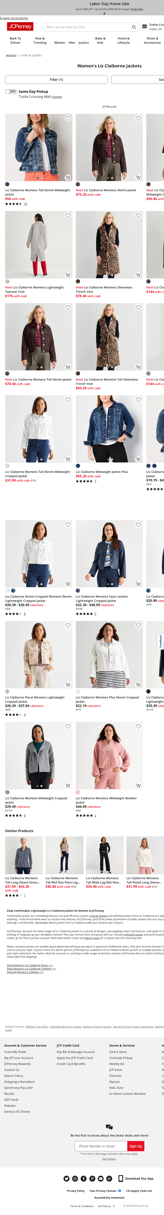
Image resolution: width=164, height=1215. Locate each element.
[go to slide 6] (120, 13)
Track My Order (15, 1052)
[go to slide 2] (104, 13)
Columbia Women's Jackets (65, 1026)
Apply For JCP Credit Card (75, 1058)
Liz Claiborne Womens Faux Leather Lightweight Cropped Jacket (102, 598)
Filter (56, 79)
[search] (135, 27)
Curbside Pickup (121, 1058)
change (56, 97)
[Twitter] (67, 1178)
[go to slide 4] (112, 13)
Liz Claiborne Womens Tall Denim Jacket (38, 379)
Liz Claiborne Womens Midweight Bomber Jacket (106, 800)
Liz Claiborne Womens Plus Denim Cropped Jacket (107, 699)
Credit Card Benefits (71, 1064)
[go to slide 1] (101, 13)
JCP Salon (116, 1070)
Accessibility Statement (109, 1197)
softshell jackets (133, 934)
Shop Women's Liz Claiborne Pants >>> (30, 965)
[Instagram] (75, 1178)
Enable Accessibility (14, 18)
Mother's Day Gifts (37, 1026)
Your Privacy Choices (103, 1191)
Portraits (115, 1076)
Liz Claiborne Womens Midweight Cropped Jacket (36, 800)
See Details (109, 1159)
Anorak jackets (98, 916)
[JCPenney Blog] (109, 1178)
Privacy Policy (76, 1191)
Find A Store (118, 1052)
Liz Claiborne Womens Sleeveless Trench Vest (104, 289)
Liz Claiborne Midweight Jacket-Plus (102, 472)
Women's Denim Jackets (97, 1026)
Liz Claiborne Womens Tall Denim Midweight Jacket (37, 192)
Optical (114, 1082)
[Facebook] (84, 1178)
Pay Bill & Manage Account (76, 1052)
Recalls (9, 1094)
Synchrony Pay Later (18, 1088)
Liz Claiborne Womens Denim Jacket (106, 190)
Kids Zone (116, 1088)
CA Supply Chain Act (139, 1191)
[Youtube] (101, 1178)
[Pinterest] (92, 1178)
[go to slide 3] (108, 13)
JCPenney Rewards (17, 1064)
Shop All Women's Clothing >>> (25, 972)
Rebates (10, 1105)
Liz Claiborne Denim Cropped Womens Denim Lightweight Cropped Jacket (38, 598)
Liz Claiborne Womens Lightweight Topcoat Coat (34, 289)
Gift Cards (11, 1100)
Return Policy (13, 1076)
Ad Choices (104, 1206)
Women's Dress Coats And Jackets (133, 1026)
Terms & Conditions (82, 1206)
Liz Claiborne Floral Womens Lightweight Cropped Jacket (35, 699)
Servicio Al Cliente (17, 1111)
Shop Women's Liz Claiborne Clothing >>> (31, 968)
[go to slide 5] (116, 13)
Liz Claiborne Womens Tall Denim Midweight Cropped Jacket (37, 474)
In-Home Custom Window (127, 1094)
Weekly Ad (116, 1064)
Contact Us (12, 1070)
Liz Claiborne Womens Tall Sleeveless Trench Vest (107, 381)
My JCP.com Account (18, 1058)
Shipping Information (19, 1082)
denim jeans (92, 938)
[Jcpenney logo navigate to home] (20, 26)
